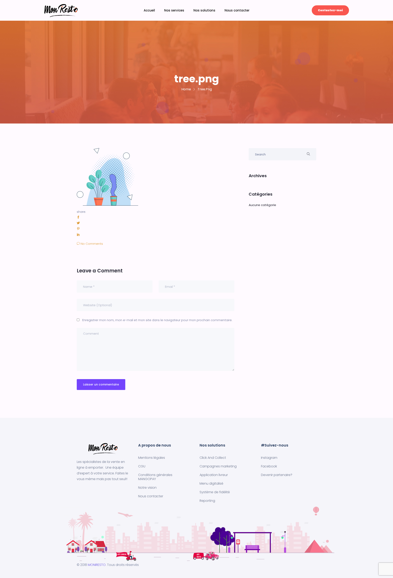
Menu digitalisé (211, 483)
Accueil (149, 10)
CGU (141, 466)
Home (186, 89)
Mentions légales (151, 457)
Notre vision (147, 487)
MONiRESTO (97, 564)
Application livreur (214, 475)
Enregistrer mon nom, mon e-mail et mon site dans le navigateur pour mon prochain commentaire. (157, 320)
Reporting (207, 500)
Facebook (269, 466)
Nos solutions (204, 10)
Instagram (269, 457)
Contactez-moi (330, 10)
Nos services (174, 10)
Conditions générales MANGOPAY (155, 477)
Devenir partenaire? (276, 475)
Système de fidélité (215, 492)
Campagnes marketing (218, 466)
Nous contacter (237, 10)
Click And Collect (213, 457)
